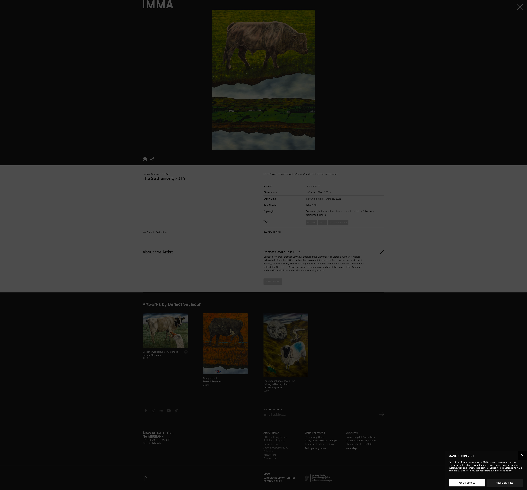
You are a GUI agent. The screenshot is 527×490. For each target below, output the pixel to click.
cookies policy (504, 470)
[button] (522, 455)
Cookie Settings (504, 483)
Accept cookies (467, 483)
